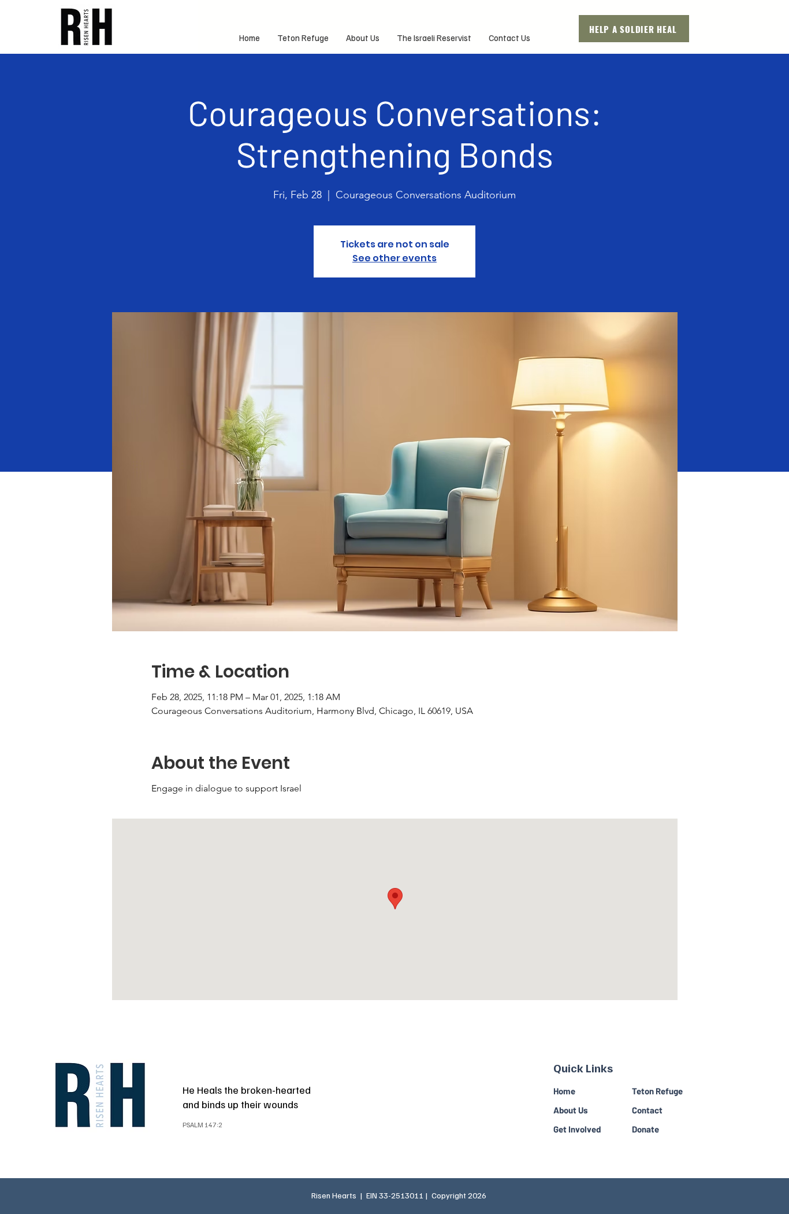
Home (564, 1091)
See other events (394, 258)
